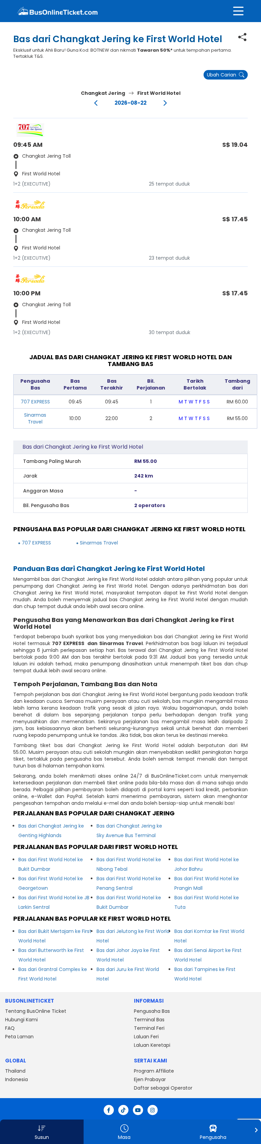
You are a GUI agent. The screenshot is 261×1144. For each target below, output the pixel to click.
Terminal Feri (149, 1028)
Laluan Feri (146, 1036)
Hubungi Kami (21, 1019)
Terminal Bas (149, 1019)
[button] (42, 1132)
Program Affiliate (154, 1071)
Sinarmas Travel (35, 418)
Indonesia (16, 1079)
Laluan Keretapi (152, 1045)
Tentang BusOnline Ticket (35, 1011)
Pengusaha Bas (152, 1011)
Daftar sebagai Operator (163, 1088)
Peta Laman (19, 1036)
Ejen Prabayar (150, 1079)
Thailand (15, 1071)
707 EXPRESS (35, 401)
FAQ (10, 1028)
